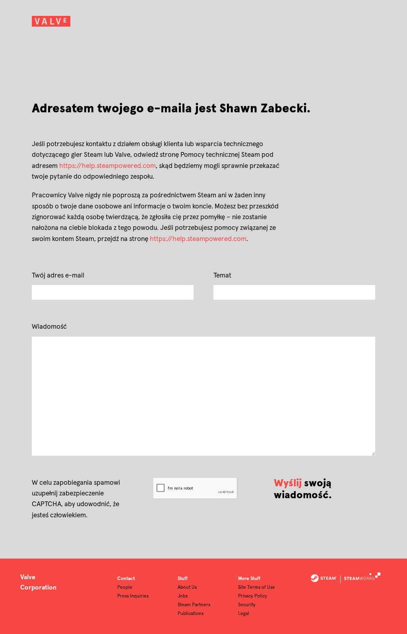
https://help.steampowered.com (107, 166)
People (124, 587)
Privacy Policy (252, 596)
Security (247, 605)
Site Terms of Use (256, 587)
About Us (187, 587)
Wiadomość (49, 327)
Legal (243, 613)
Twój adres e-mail (58, 275)
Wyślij (288, 483)
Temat (222, 275)
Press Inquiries (133, 596)
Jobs (183, 596)
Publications (191, 613)
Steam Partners (194, 605)
